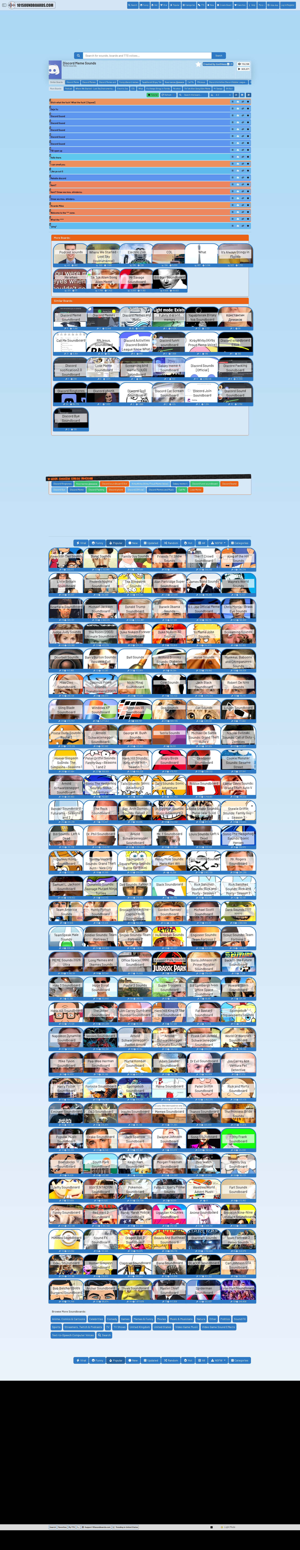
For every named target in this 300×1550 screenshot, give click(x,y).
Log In (288, 5)
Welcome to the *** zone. (62, 212)
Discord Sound (57, 116)
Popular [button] (117, 543)
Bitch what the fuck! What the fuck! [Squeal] (72, 102)
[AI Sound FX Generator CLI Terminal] (78, 1527)
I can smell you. (58, 164)
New (212, 5)
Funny (145, 5)
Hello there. (56, 157)
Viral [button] (83, 543)
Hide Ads (274, 5)
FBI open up (56, 150)
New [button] (135, 543)
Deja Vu (54, 109)
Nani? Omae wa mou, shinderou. (66, 192)
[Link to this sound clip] (243, 102)
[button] (198, 64)
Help (253, 5)
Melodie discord (58, 178)
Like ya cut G (56, 171)
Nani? (53, 185)
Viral (165, 5)
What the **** (57, 219)
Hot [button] (190, 543)
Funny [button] (99, 543)
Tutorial (154, 95)
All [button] (203, 543)
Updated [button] (153, 543)
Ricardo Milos (57, 206)
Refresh (170, 95)
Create (225, 5)
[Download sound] (237, 102)
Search (134, 5)
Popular (176, 5)
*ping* (53, 226)
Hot (156, 5)
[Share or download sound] (232, 102)
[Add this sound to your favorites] (248, 102)
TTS (202, 5)
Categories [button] (241, 543)
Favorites (241, 5)
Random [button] (173, 543)
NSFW (219, 543)
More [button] (261, 5)
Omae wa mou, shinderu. (62, 199)
